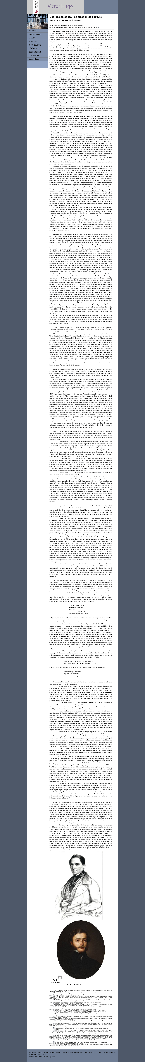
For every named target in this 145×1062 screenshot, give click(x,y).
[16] (58, 377)
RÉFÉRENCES (34, 48)
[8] (109, 273)
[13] (57, 348)
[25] (69, 797)
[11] (78, 331)
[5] (66, 122)
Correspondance (34, 34)
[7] (89, 180)
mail (115, 1052)
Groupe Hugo (33, 59)
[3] (68, 80)
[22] (81, 476)
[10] (63, 306)
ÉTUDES (32, 38)
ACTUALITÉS (33, 56)
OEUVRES (32, 31)
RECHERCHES (34, 52)
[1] (62, 33)
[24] (78, 712)
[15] (72, 373)
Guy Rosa (52, 1057)
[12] (70, 335)
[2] (101, 68)
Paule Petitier (42, 1054)
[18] (105, 449)
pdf (98, 27)
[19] (83, 462)
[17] (82, 424)
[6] (84, 138)
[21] (100, 472)
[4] (111, 101)
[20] (85, 470)
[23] (81, 677)
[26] (56, 816)
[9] (56, 292)
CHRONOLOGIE (34, 45)
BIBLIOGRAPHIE (35, 41)
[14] (85, 370)
